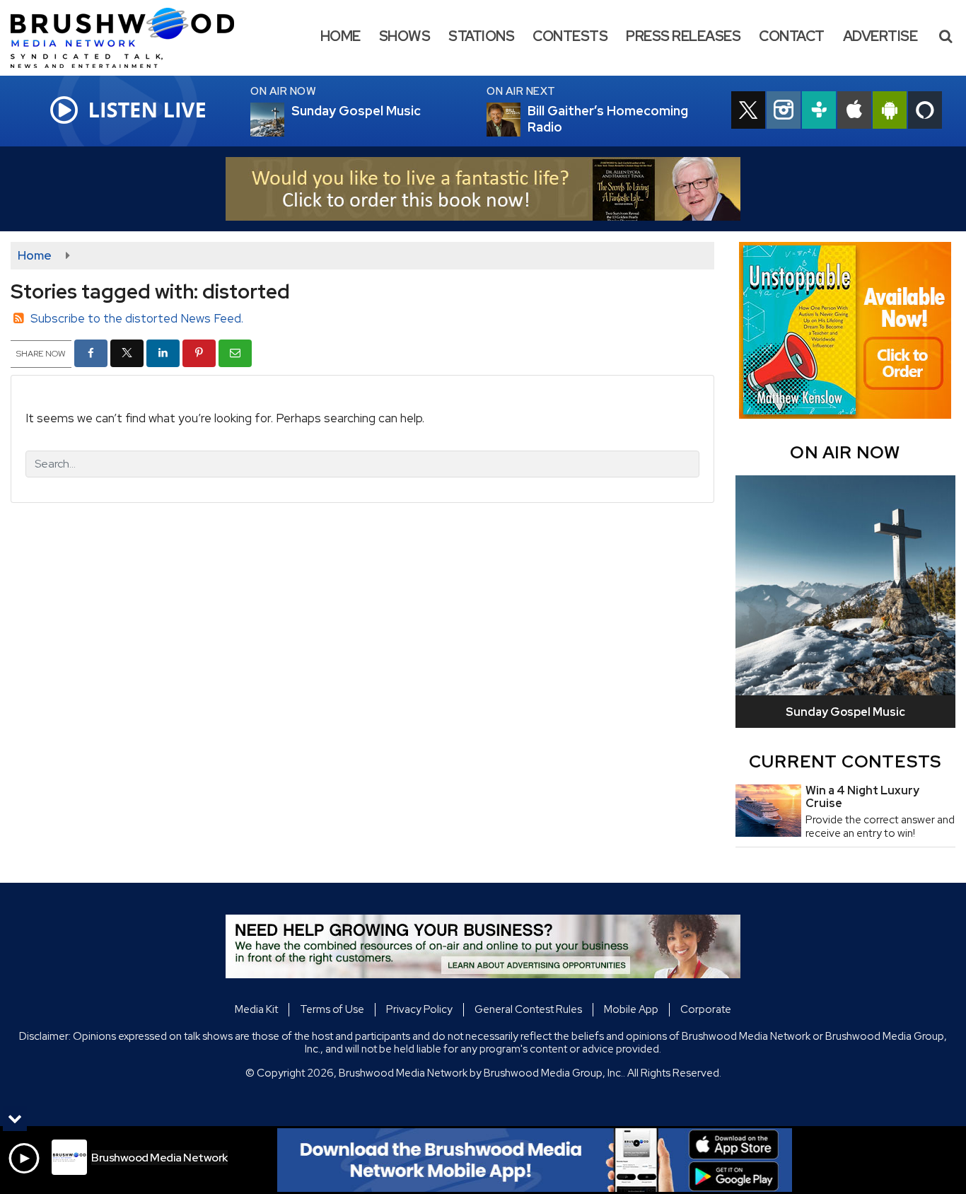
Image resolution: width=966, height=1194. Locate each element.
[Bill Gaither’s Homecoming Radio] (520, 120)
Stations (481, 36)
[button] (945, 36)
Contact (792, 36)
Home (340, 36)
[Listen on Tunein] (819, 111)
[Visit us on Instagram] (784, 111)
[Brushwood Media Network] (133, 37)
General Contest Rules (528, 1009)
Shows (405, 36)
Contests (570, 36)
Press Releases (683, 36)
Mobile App (631, 1009)
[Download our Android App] (890, 111)
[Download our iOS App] (854, 111)
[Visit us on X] (748, 111)
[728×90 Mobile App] (534, 1160)
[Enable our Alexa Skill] (925, 111)
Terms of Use (332, 1009)
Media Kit (256, 1009)
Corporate (705, 1009)
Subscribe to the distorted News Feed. (136, 318)
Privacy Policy (419, 1009)
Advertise (880, 36)
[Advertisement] (483, 189)
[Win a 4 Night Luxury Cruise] (768, 810)
